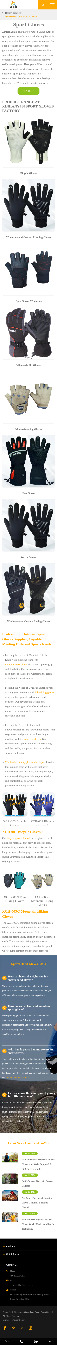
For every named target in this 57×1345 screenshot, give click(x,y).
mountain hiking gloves (18, 1077)
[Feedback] (35, 1341)
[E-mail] (7, 1341)
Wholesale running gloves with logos (25, 762)
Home (8, 13)
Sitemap (6, 1320)
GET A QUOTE (28, 91)
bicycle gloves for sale (19, 838)
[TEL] (21, 1341)
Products (17, 13)
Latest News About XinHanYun (28, 1143)
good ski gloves (32, 738)
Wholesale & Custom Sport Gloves (21, 16)
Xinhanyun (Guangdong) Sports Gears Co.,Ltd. (33, 1312)
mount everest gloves (16, 664)
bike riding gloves (44, 692)
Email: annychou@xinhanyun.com (21, 1282)
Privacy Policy (18, 1320)
